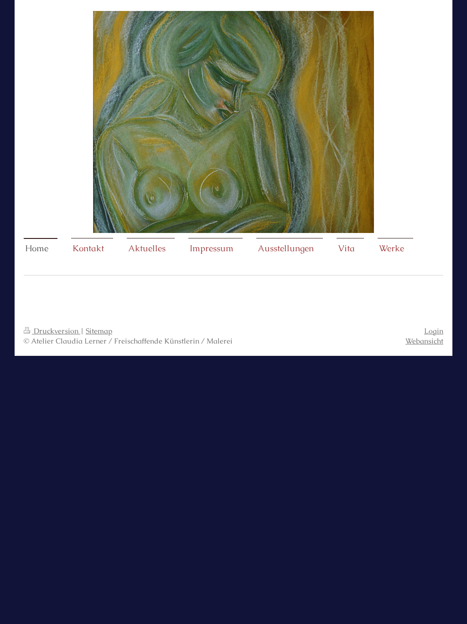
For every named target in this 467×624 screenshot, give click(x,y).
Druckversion (56, 331)
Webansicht (424, 341)
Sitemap (99, 331)
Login (433, 331)
